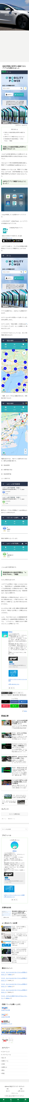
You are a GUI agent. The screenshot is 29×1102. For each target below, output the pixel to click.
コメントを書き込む (14, 814)
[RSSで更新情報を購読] (14, 688)
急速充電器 (16, 695)
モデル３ (5, 695)
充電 (11, 692)
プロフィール (14, 1093)
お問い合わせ (21, 1091)
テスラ (21, 692)
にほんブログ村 (5, 1010)
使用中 (10, 695)
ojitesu (10, 632)
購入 (8, 1088)
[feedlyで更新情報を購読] (12, 688)
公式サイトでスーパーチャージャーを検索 (14, 895)
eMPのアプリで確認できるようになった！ (14, 136)
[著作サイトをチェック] (9, 688)
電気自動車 (23, 695)
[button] (23, 706)
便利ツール (5, 692)
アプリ (16, 692)
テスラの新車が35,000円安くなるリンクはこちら (13, 673)
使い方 (8, 1091)
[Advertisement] (14, 46)
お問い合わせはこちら (13, 684)
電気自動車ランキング (6, 1023)
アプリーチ (9, 238)
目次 (12, 129)
